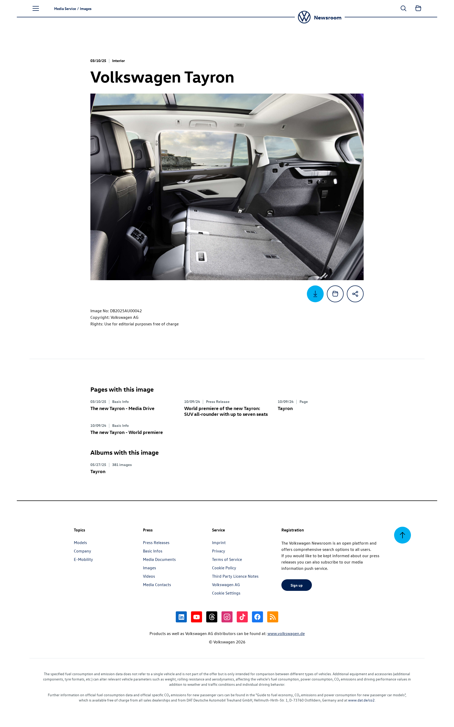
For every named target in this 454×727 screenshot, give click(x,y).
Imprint (219, 542)
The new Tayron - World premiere (126, 432)
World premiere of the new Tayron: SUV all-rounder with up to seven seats (226, 411)
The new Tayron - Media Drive (122, 408)
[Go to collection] (418, 8)
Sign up (297, 585)
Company (82, 551)
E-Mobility (83, 559)
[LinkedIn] (181, 616)
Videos (149, 576)
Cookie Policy (224, 567)
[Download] (315, 293)
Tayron (285, 408)
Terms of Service (227, 559)
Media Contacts (157, 584)
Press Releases (156, 542)
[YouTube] (196, 616)
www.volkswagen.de (286, 633)
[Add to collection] (335, 293)
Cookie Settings (226, 593)
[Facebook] (257, 616)
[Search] (403, 8)
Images (149, 567)
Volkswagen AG (226, 584)
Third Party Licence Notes (235, 576)
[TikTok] (242, 616)
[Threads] (211, 616)
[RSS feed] (272, 616)
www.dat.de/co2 (361, 700)
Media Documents (159, 559)
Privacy (218, 551)
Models (80, 542)
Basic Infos (152, 551)
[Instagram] (227, 616)
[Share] (355, 293)
